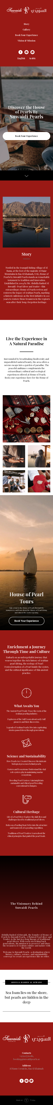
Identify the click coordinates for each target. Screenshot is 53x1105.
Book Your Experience (26, 35)
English (21, 58)
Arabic (32, 58)
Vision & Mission (26, 40)
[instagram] (26, 52)
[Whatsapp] (32, 52)
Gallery (26, 29)
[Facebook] (20, 52)
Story (26, 24)
